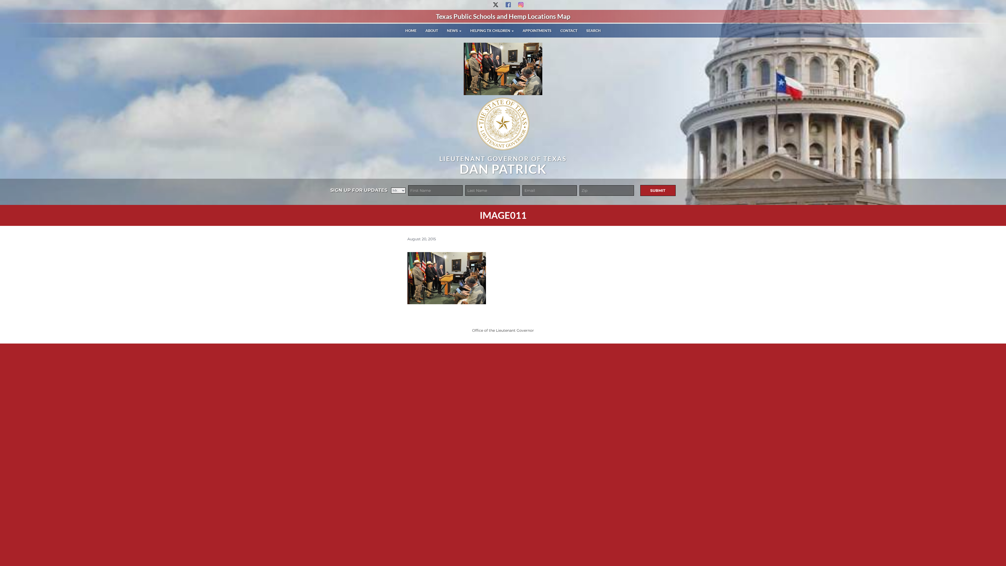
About (431, 30)
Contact (568, 30)
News (453, 30)
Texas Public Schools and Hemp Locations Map (503, 16)
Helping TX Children (490, 30)
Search (593, 30)
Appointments (537, 30)
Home (411, 30)
